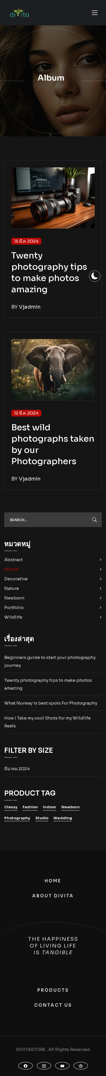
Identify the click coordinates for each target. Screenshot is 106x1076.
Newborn (14, 598)
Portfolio (14, 607)
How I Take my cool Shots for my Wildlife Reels (47, 722)
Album (11, 569)
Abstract (13, 559)
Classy (11, 807)
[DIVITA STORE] (19, 12)
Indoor (49, 807)
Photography (17, 818)
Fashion (30, 807)
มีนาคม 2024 (17, 768)
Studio (41, 818)
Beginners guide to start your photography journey (50, 661)
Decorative (16, 578)
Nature (11, 588)
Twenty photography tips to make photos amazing (48, 684)
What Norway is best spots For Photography (50, 703)
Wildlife (13, 617)
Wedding (62, 818)
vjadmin (30, 307)
